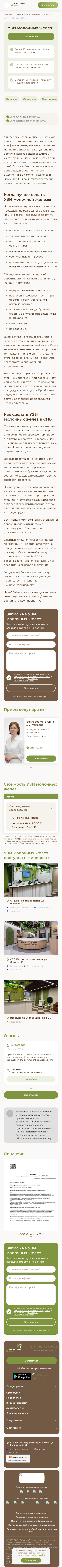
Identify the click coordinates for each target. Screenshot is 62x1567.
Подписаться (31, 800)
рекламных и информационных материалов (30, 791)
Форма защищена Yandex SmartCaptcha (31, 810)
